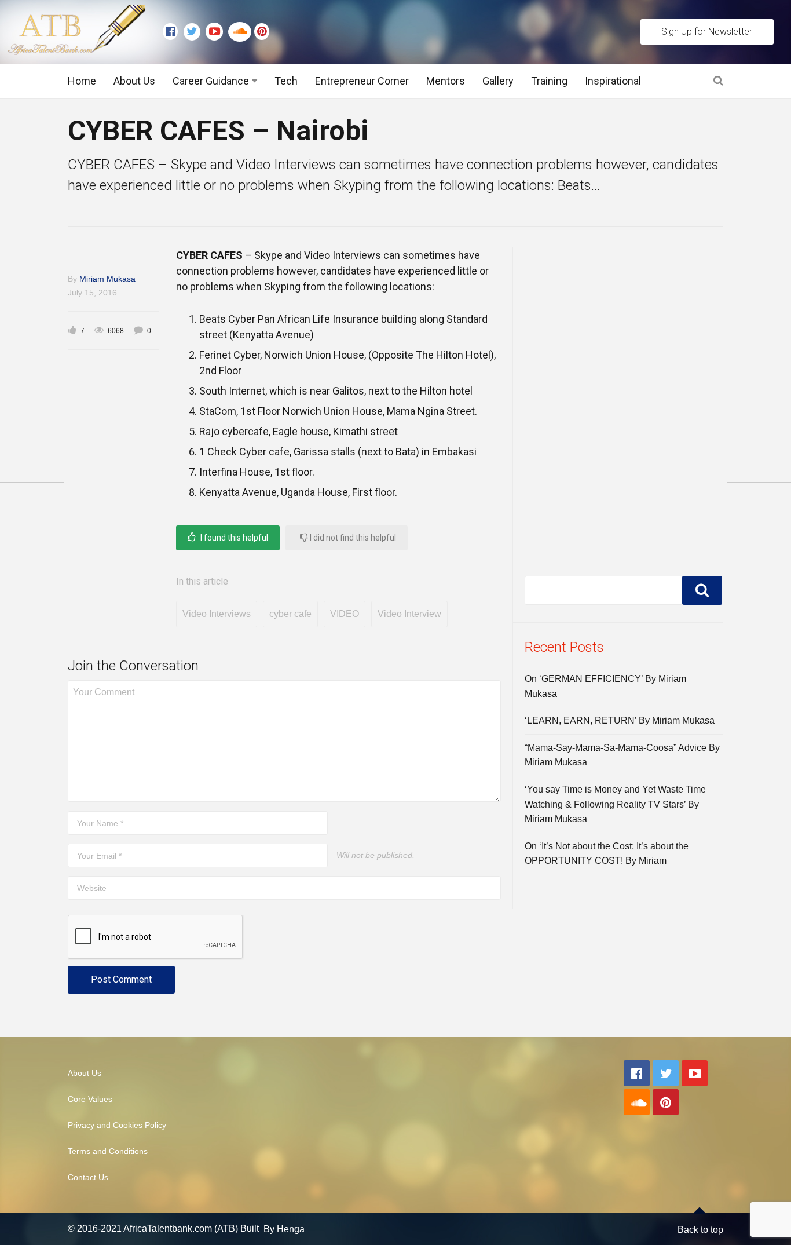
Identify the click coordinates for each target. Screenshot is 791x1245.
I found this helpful (233, 537)
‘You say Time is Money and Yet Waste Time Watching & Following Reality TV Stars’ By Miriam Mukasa (615, 804)
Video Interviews (216, 614)
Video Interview (409, 614)
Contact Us (88, 1177)
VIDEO (344, 614)
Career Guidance (211, 81)
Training (549, 81)
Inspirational (613, 81)
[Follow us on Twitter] (195, 32)
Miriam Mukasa (107, 278)
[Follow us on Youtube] (217, 32)
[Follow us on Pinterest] (258, 32)
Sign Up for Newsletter (706, 31)
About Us (134, 81)
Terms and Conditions (108, 1151)
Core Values (90, 1099)
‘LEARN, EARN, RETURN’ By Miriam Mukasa (620, 720)
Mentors (445, 81)
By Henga (284, 1229)
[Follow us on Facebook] (173, 32)
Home (82, 81)
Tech (286, 81)
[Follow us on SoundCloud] (241, 32)
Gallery (498, 81)
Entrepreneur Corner (362, 81)
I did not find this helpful (352, 537)
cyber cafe (290, 614)
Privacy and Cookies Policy (117, 1125)
